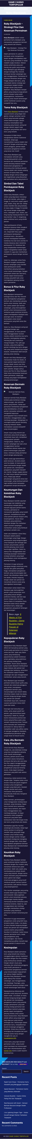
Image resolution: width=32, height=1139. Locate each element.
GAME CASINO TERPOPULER (18, 1136)
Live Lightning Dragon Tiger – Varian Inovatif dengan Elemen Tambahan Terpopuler (16, 1115)
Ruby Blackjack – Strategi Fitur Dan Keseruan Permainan (15, 27)
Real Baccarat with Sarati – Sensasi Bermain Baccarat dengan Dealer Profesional (15, 1105)
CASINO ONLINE (8, 20)
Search (4, 1068)
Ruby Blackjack (13, 111)
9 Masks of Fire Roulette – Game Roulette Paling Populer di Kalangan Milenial (16, 623)
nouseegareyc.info (10, 1038)
